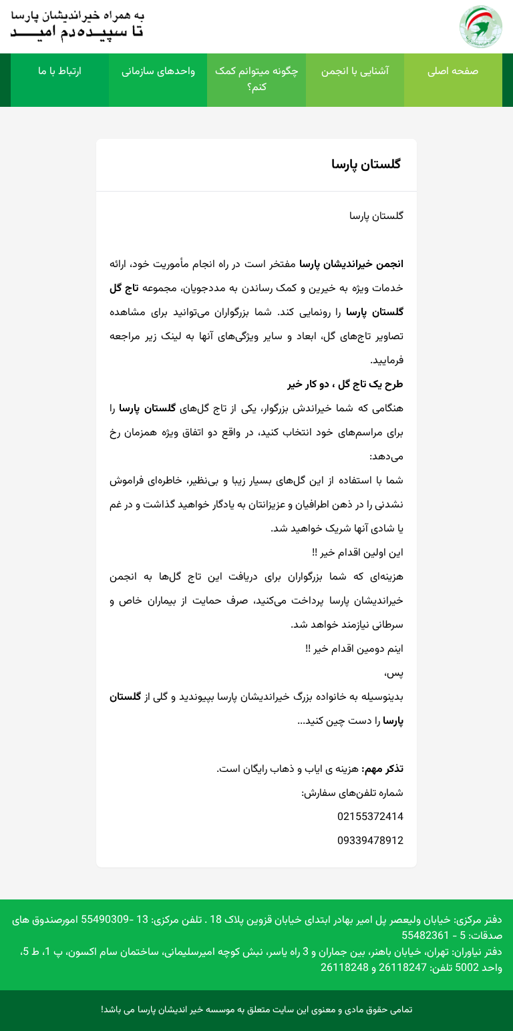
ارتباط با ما (59, 71)
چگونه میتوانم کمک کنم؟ (257, 79)
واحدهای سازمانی (158, 71)
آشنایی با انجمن (355, 71)
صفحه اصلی (453, 71)
